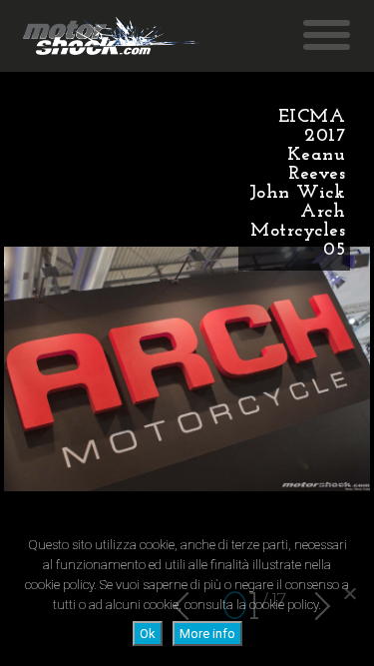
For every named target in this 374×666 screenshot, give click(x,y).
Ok (148, 633)
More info (207, 633)
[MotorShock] (111, 36)
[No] (349, 593)
